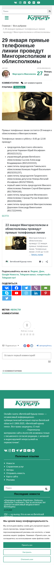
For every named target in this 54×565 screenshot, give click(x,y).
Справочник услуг (15, 467)
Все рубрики (19, 26)
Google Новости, (10, 274)
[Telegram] (26, 288)
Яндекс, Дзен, (38, 271)
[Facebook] (16, 288)
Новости (10, 463)
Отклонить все (27, 559)
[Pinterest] (45, 293)
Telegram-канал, (28, 274)
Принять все (27, 545)
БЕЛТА (5, 216)
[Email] (45, 288)
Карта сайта (12, 476)
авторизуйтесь (45, 346)
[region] (27, 541)
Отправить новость (15, 473)
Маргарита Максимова (24, 74)
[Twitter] (6, 298)
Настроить (27, 552)
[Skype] (6, 293)
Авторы (10, 470)
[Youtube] (16, 293)
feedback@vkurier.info (15, 430)
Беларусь (19, 87)
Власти (16, 310)
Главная (6, 26)
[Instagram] (26, 293)
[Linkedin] (35, 293)
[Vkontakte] (6, 288)
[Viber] (35, 288)
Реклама (10, 480)
